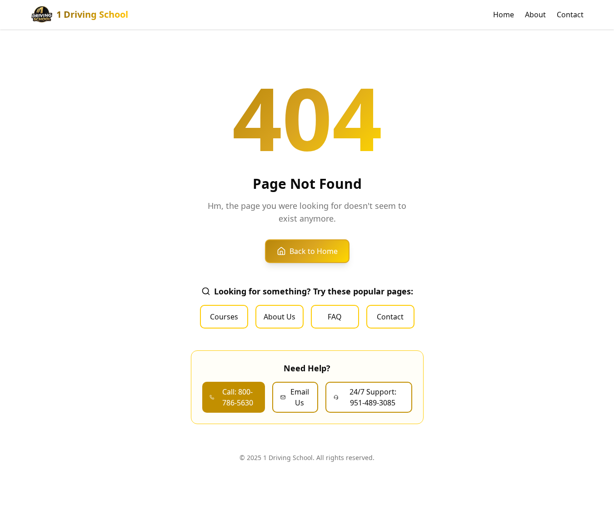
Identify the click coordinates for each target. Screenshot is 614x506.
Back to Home (314, 251)
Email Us (299, 397)
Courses (224, 317)
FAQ (335, 317)
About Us (279, 317)
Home (503, 15)
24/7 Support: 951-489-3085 (372, 397)
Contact (570, 15)
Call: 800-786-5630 (237, 397)
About (535, 15)
